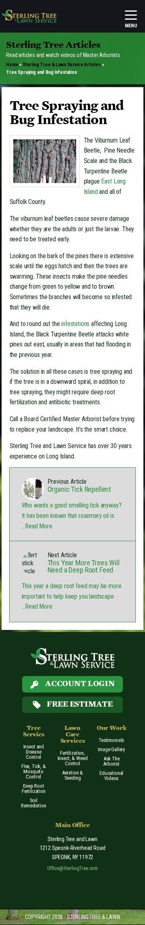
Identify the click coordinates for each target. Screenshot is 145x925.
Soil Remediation (33, 803)
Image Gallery (111, 749)
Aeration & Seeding (72, 775)
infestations (75, 324)
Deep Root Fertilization (34, 788)
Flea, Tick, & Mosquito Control (33, 771)
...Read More (37, 526)
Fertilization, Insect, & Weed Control (73, 758)
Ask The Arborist (111, 761)
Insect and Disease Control (33, 752)
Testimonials (111, 740)
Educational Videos (111, 775)
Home (12, 64)
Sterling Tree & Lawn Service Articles (62, 64)
